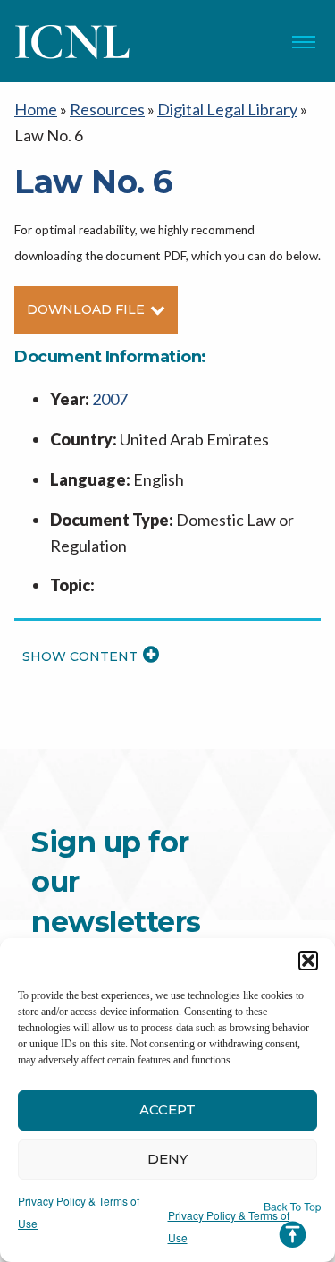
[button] (308, 961)
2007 (110, 399)
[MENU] (304, 42)
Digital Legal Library (227, 109)
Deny (167, 1158)
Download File (86, 309)
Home (35, 109)
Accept (167, 1109)
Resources (107, 109)
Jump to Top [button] (292, 1225)
